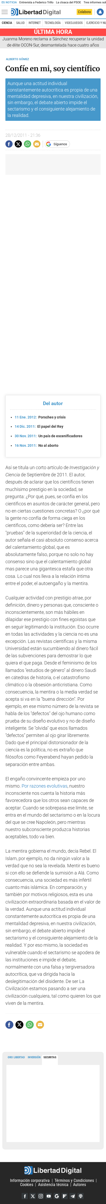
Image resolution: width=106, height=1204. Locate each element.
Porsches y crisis (40, 417)
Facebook (25, 1196)
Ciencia (7, 23)
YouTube (49, 1196)
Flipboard (64, 1196)
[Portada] (35, 12)
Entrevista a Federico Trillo (36, 2)
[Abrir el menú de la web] (6, 12)
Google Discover (57, 1196)
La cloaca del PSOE (68, 2)
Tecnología (53, 23)
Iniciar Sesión (100, 11)
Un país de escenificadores (48, 436)
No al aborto (36, 445)
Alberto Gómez (17, 59)
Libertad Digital (53, 1170)
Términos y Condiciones (74, 1180)
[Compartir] (9, 144)
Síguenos (60, 144)
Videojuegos (74, 23)
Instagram (41, 1196)
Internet (35, 23)
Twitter (33, 1196)
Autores (79, 1184)
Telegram (72, 1196)
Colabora (84, 12)
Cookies (26, 1184)
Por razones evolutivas (44, 786)
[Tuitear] (18, 144)
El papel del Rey (39, 426)
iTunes (80, 1196)
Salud (20, 23)
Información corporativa (30, 1180)
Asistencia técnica (53, 1184)
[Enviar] (27, 144)
